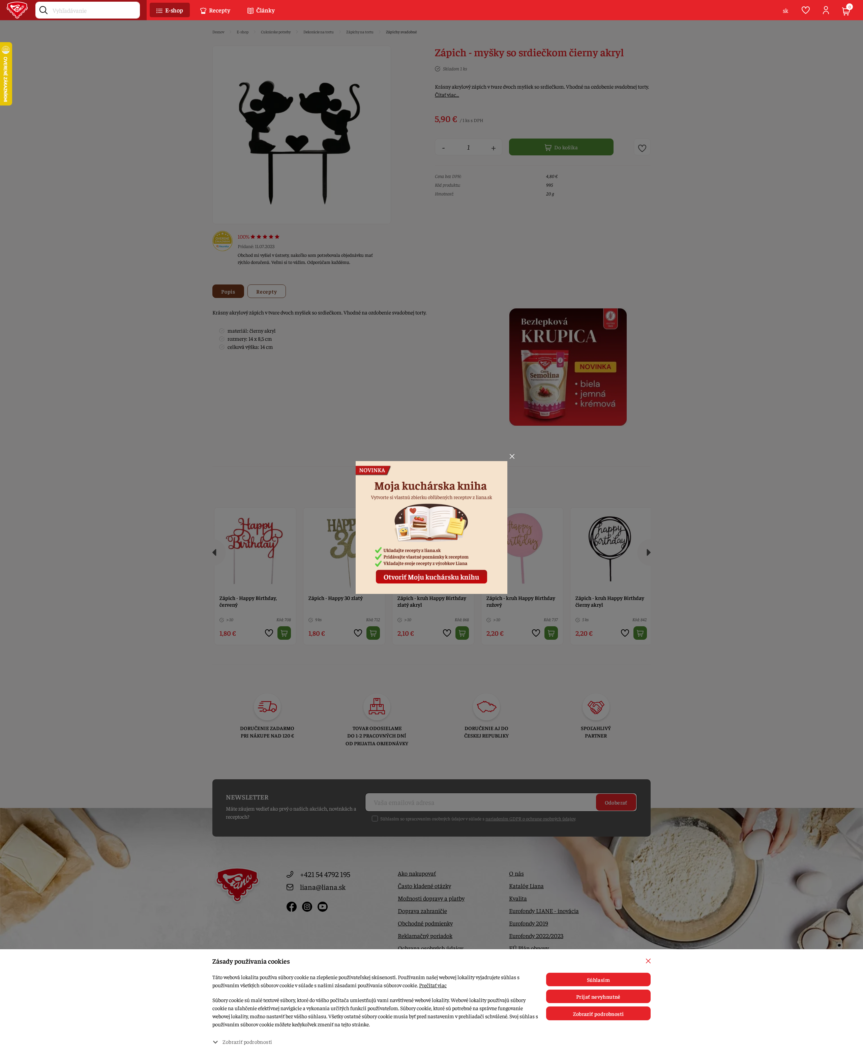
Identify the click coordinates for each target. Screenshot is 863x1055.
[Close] (512, 456)
